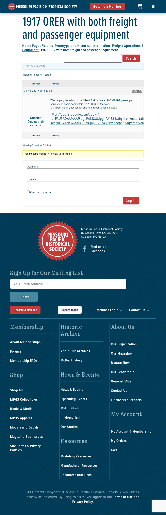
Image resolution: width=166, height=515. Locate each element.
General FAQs (121, 381)
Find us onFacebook (98, 248)
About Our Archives (75, 350)
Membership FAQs (23, 360)
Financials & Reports (126, 399)
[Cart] (139, 6)
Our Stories (69, 426)
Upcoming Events (74, 398)
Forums (47, 45)
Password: (33, 179)
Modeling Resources (76, 456)
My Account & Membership (131, 431)
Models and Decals (24, 427)
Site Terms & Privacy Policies (25, 447)
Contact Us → (139, 309)
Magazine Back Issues (26, 436)
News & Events (72, 389)
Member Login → (110, 309)
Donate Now (120, 362)
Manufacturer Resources (79, 465)
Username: (33, 166)
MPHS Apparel (21, 417)
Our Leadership (122, 371)
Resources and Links (76, 474)
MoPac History (71, 360)
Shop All (16, 390)
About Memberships (25, 341)
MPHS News (70, 408)
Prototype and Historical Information (82, 45)
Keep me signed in (40, 192)
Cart (114, 449)
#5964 (137, 91)
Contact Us (119, 390)
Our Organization (124, 343)
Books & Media (21, 408)
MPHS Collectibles (24, 399)
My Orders (119, 440)
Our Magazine (121, 353)
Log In (131, 200)
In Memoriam (70, 417)
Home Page (31, 45)
